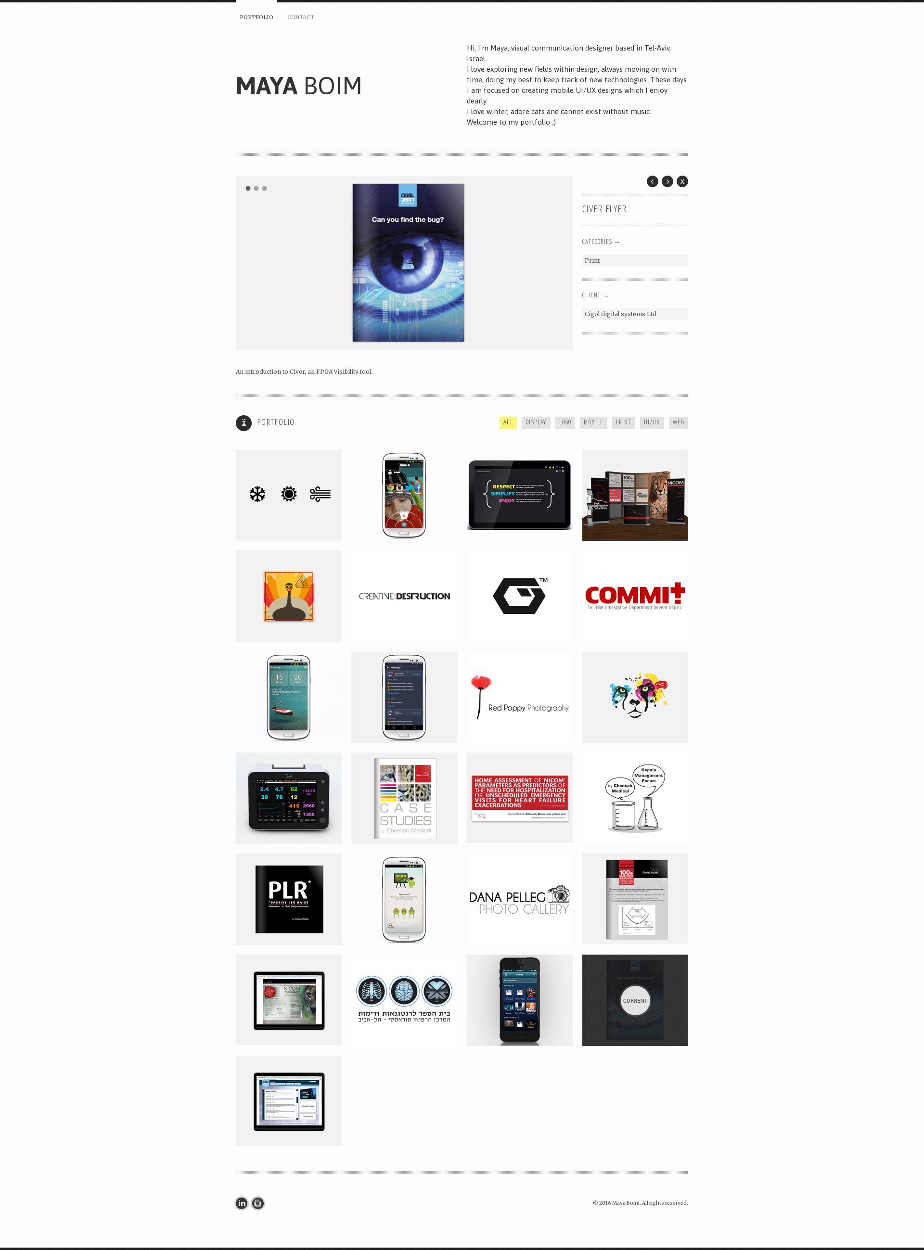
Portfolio (256, 17)
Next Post (667, 181)
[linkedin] (244, 1203)
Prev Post (652, 181)
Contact (300, 17)
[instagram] (260, 1203)
